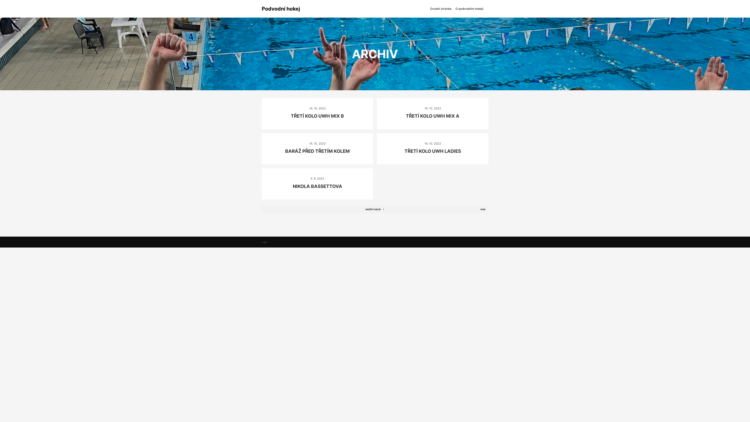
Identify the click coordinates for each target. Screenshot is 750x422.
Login (264, 242)
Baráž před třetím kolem (317, 151)
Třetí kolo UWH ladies (432, 151)
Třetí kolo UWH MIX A (432, 116)
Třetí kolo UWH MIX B (317, 116)
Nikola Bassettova (317, 186)
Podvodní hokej (281, 9)
